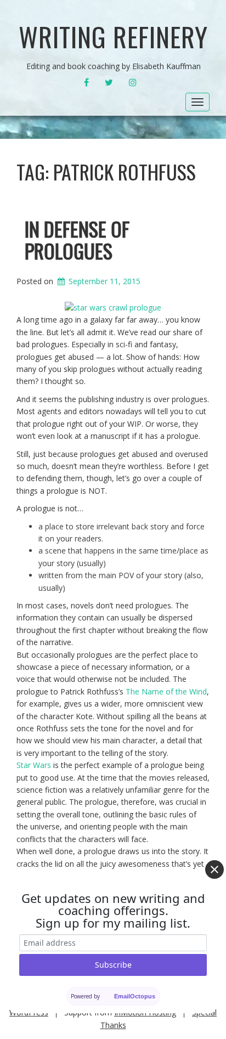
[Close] (214, 869)
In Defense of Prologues (77, 239)
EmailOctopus (134, 996)
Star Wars (33, 765)
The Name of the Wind (166, 691)
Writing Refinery (113, 36)
